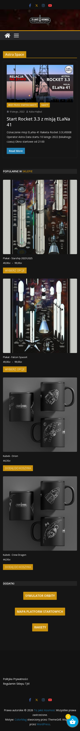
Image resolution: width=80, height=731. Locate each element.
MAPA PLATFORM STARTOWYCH (40, 612)
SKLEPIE (28, 171)
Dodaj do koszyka (18, 468)
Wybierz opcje (15, 270)
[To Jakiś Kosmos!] (7, 35)
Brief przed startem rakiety (22, 105)
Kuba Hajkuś (35, 111)
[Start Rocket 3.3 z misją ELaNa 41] (40, 83)
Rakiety (44, 105)
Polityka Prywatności (15, 679)
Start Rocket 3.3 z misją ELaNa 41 (38, 122)
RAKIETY (40, 627)
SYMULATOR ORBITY (40, 596)
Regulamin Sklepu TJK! (16, 683)
